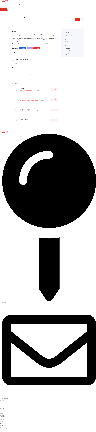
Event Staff (32, 90)
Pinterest (37, 48)
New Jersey (37, 120)
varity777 (22, 89)
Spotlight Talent (19, 4)
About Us (1, 421)
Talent (6, 4)
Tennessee (42, 100)
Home (1, 4)
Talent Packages (2, 407)
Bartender (21, 90)
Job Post (3, 9)
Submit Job (1, 413)
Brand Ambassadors (27, 90)
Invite (77, 19)
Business (12, 4)
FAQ (1, 427)
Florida (21, 19)
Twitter (30, 48)
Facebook (23, 48)
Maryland (37, 110)
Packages (1, 425)
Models (32, 100)
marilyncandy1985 (24, 119)
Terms (1, 423)
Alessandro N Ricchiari (25, 109)
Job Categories (2, 403)
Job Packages (2, 415)
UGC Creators (35, 100)
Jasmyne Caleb (23, 99)
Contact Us (2, 419)
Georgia (38, 90)
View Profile (54, 89)
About (26, 4)
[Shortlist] (82, 19)
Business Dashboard (3, 411)
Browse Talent (2, 405)
